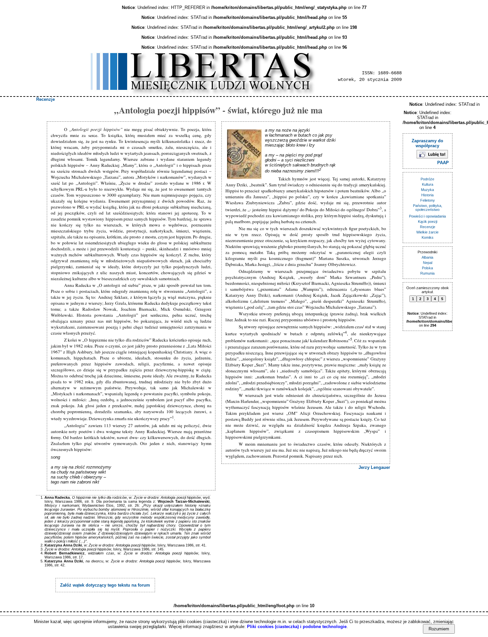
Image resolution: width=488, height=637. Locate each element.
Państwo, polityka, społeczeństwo (427, 208)
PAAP (443, 162)
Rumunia (427, 273)
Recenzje (45, 99)
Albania (427, 257)
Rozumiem (439, 628)
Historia (427, 195)
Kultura (427, 184)
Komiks (428, 237)
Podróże (427, 179)
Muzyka (427, 190)
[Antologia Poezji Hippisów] (245, 155)
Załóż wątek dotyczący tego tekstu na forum (105, 585)
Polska (427, 268)
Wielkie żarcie (427, 232)
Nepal (427, 263)
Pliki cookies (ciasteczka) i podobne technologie (297, 626)
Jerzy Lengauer (374, 467)
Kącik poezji (427, 221)
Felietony (427, 200)
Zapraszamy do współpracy (427, 143)
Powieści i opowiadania (427, 216)
